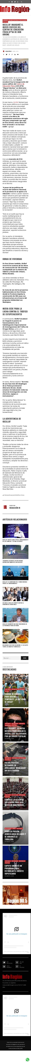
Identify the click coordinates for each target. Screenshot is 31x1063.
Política (5, 22)
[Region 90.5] (15, 895)
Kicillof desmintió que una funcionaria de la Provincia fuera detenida (15, 624)
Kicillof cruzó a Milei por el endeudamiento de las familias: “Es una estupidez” (15, 540)
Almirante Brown (7, 20)
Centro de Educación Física (13, 85)
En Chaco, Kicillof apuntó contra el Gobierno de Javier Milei (13, 603)
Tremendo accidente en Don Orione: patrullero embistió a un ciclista (13, 561)
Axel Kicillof (15, 495)
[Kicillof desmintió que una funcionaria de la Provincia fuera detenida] (13, 615)
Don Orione (21, 495)
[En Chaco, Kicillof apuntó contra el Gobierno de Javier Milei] (13, 594)
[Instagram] (12, 1)
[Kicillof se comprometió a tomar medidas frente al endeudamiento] (13, 573)
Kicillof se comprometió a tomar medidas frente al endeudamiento (15, 582)
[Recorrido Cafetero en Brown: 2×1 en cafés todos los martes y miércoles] (13, 636)
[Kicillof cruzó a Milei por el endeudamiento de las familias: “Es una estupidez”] (13, 531)
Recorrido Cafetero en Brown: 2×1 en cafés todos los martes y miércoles (15, 645)
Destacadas (23, 20)
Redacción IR (8, 51)
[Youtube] (17, 1)
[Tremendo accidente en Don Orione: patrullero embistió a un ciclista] (13, 552)
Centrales (16, 20)
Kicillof (16, 102)
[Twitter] (15, 1)
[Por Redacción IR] (4, 51)
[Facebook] (9, 1)
